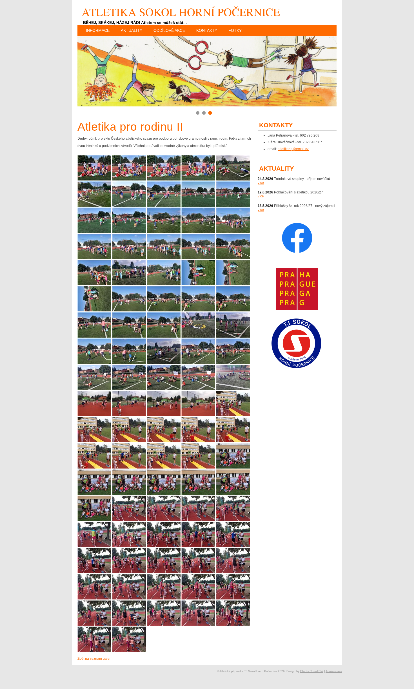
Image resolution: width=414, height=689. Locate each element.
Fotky (235, 30)
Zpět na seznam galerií (94, 659)
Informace (98, 30)
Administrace (334, 671)
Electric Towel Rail (311, 671)
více (261, 183)
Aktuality (131, 30)
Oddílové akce (169, 30)
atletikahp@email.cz (293, 149)
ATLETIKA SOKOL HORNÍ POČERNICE (181, 11)
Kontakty (206, 30)
